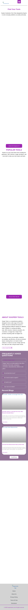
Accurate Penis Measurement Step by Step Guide (13, 444)
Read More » (5, 422)
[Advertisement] (14, 38)
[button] (19, 1)
